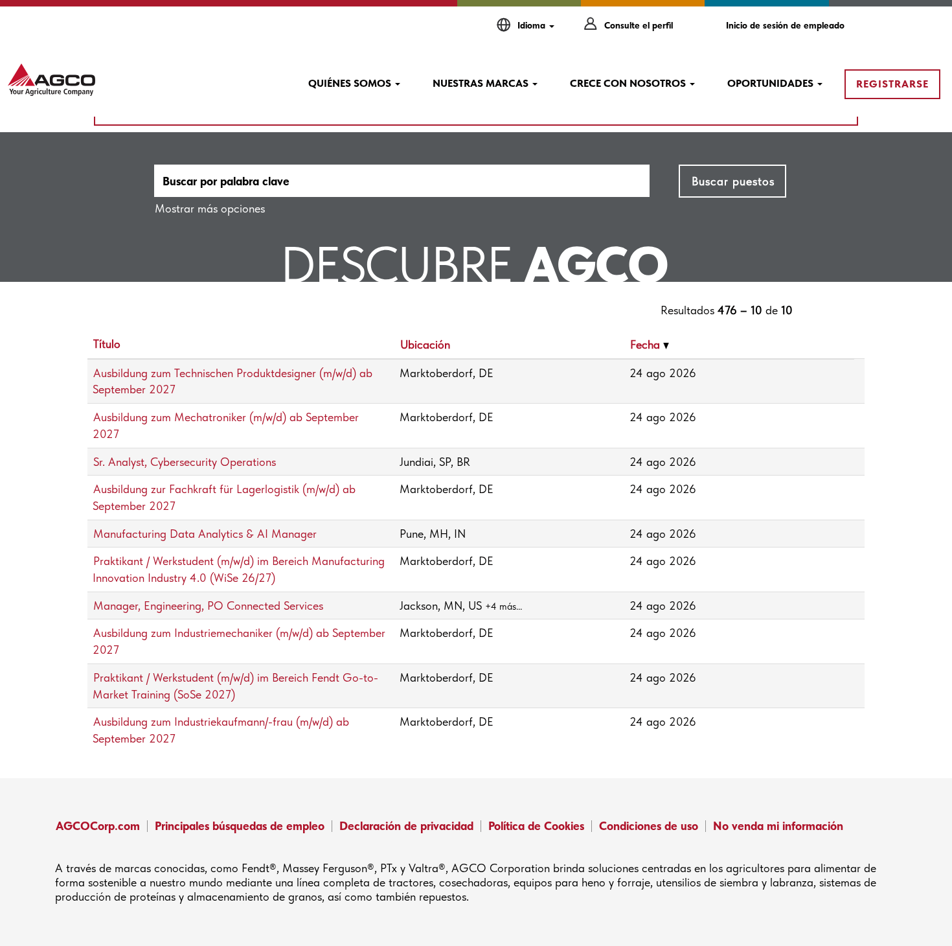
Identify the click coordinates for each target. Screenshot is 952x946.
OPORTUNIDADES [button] (771, 83)
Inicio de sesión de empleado (785, 25)
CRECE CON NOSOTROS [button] (629, 83)
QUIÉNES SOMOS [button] (351, 83)
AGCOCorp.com (98, 826)
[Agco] (51, 79)
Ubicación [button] (425, 344)
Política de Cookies (536, 826)
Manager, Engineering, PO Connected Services (208, 605)
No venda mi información (778, 826)
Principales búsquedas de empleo (239, 826)
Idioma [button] (532, 25)
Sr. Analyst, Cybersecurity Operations (184, 461)
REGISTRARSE (892, 84)
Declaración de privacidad (406, 826)
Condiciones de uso (648, 826)
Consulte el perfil (638, 25)
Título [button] (106, 344)
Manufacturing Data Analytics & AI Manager (205, 533)
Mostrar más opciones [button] (210, 208)
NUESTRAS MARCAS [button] (482, 83)
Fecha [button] (646, 344)
